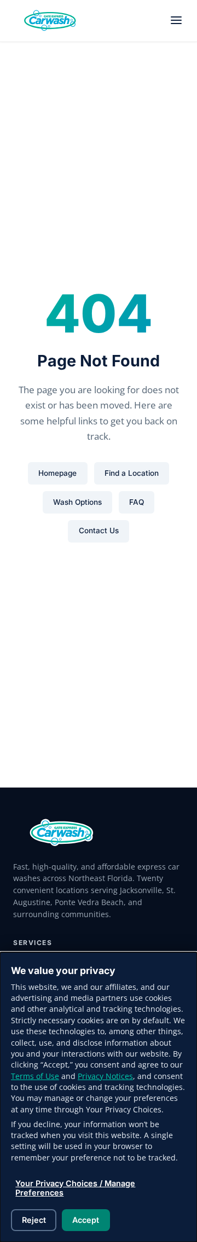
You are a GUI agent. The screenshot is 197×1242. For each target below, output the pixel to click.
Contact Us (99, 530)
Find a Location (132, 473)
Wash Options (77, 502)
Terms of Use (35, 1076)
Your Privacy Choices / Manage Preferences (75, 1188)
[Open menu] (176, 21)
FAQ (136, 502)
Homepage (57, 473)
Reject (34, 1219)
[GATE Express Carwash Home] (50, 20)
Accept (85, 1219)
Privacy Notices (105, 1076)
